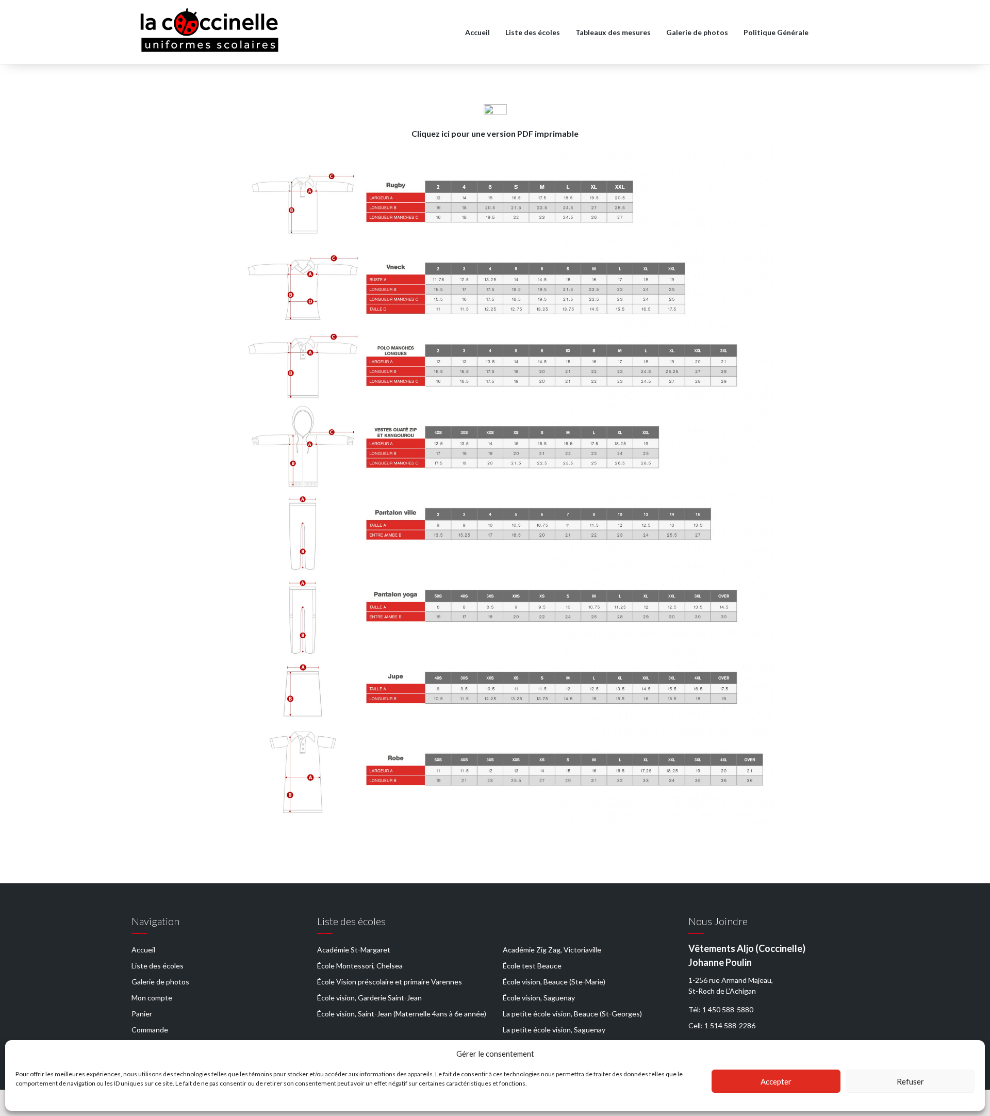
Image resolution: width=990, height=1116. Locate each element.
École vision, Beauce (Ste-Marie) (554, 981)
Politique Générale (776, 32)
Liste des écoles (532, 32)
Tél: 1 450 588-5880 (720, 1009)
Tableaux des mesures (613, 32)
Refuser (910, 1081)
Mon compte (151, 997)
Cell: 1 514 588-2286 (721, 1025)
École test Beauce (532, 965)
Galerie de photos (697, 32)
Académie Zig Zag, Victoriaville (552, 949)
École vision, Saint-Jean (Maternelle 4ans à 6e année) (401, 1013)
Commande (149, 1029)
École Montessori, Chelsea (360, 965)
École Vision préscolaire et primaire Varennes (389, 981)
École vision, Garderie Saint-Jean (369, 997)
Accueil (477, 32)
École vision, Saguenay (539, 997)
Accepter (776, 1081)
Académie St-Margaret (353, 949)
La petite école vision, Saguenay (554, 1029)
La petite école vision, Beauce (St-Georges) (572, 1013)
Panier (141, 1013)
